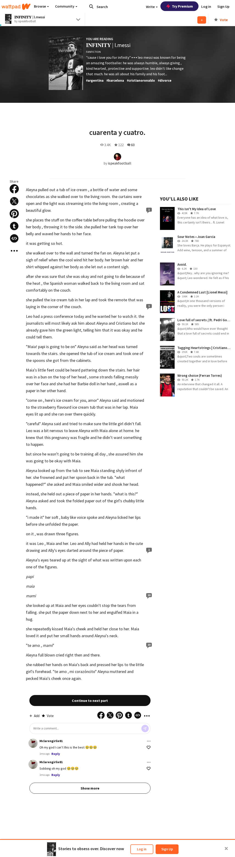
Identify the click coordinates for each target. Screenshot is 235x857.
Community (65, 6)
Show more (90, 788)
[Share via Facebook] (14, 188)
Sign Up (167, 849)
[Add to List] (201, 20)
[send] (145, 728)
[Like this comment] (148, 747)
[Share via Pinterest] (14, 213)
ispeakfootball (119, 163)
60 (133, 144)
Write (150, 6)
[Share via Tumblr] (14, 226)
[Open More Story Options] (14, 250)
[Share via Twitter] (14, 201)
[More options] (148, 741)
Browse (40, 6)
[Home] (16, 6)
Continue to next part (90, 700)
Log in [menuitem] (206, 6)
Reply (55, 754)
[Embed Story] (14, 238)
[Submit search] (91, 6)
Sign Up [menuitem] (223, 6)
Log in (141, 849)
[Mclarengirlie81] (33, 743)
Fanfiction (93, 51)
